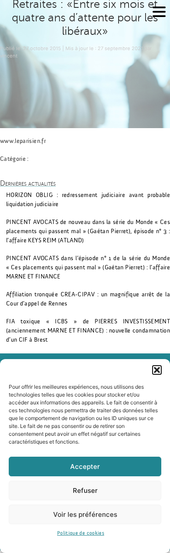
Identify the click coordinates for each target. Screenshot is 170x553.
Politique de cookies (80, 533)
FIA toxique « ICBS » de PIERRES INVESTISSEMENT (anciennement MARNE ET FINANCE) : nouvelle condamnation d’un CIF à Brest (88, 330)
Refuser (85, 490)
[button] (157, 370)
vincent (8, 56)
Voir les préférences (85, 514)
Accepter (85, 466)
